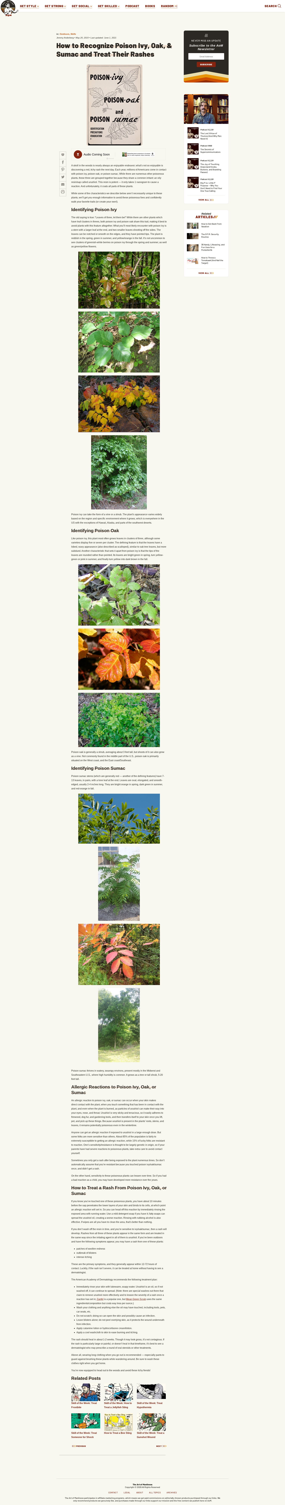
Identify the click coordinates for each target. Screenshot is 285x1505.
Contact (113, 1492)
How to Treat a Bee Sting (118, 1433)
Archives (172, 1492)
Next (159, 1446)
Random (167, 6)
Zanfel (100, 1299)
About (139, 1492)
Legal (127, 1492)
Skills (73, 34)
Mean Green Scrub (136, 1299)
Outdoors (64, 34)
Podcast (132, 6)
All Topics (155, 1492)
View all (203, 200)
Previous (81, 1446)
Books (150, 6)
